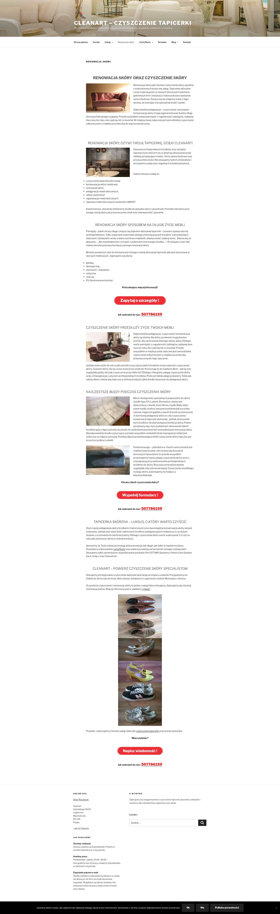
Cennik (96, 42)
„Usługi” (146, 589)
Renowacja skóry (126, 42)
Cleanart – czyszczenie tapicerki (133, 23)
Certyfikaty (145, 42)
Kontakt (187, 42)
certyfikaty (119, 549)
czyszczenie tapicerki (147, 731)
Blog (174, 42)
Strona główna (81, 42)
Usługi (108, 42)
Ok (188, 907)
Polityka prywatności (227, 907)
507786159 (151, 314)
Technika (162, 42)
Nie (202, 907)
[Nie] (276, 907)
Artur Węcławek (81, 799)
